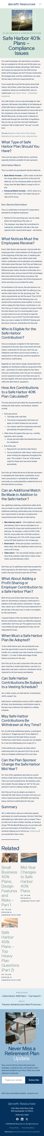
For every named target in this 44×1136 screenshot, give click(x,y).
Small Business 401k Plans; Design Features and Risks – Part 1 (9, 886)
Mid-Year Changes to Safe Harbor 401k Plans (28, 879)
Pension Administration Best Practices (21, 1004)
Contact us (34, 831)
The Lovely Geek (34, 1131)
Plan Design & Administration (22, 33)
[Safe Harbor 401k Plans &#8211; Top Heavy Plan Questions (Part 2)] (9, 922)
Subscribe (34, 1080)
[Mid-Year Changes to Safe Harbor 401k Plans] (29, 857)
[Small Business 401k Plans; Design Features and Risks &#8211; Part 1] (9, 857)
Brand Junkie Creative (19, 1131)
